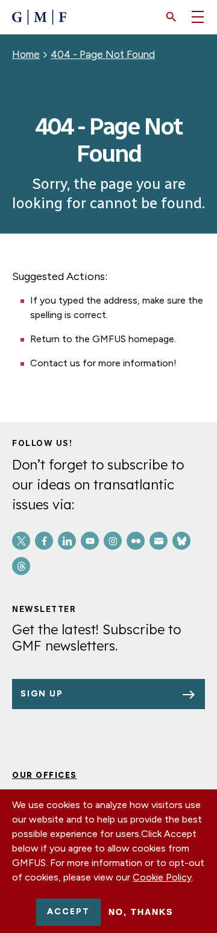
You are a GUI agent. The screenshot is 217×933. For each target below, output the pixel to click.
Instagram (113, 541)
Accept (68, 911)
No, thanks (140, 912)
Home (26, 54)
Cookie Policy (162, 877)
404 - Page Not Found (103, 54)
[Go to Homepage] (39, 17)
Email (158, 541)
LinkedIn (67, 541)
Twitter (21, 541)
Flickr (136, 541)
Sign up (41, 694)
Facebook (44, 541)
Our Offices (44, 775)
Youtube (90, 541)
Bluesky (181, 541)
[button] (171, 17)
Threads (21, 566)
